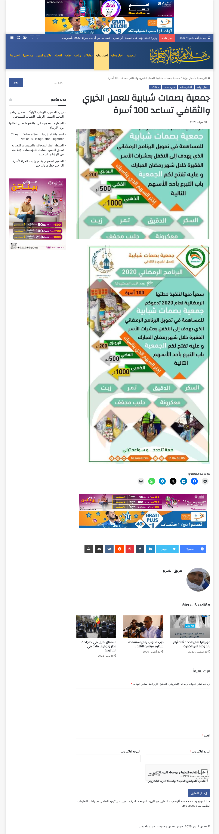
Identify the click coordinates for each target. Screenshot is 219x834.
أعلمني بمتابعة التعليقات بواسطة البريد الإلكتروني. (177, 772)
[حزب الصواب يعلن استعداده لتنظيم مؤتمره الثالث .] (143, 626)
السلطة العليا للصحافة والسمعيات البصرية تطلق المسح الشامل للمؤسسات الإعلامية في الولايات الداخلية (38, 150)
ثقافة (68, 55)
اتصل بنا (15, 55)
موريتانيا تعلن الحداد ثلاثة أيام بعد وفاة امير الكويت (191, 644)
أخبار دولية (102, 55)
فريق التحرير (172, 570)
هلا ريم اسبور (44, 55)
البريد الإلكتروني (199, 751)
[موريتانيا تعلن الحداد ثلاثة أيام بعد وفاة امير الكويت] (190, 626)
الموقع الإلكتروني (131, 751)
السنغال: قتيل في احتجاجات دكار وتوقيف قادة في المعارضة (98, 646)
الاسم (205, 735)
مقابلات (88, 55)
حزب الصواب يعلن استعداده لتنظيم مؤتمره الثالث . (145, 644)
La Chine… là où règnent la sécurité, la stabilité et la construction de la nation (105, 37)
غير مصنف (169, 87)
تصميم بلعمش (147, 826)
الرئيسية (131, 55)
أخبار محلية (117, 55)
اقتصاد (58, 55)
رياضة (77, 55)
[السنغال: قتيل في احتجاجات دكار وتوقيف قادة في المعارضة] (96, 626)
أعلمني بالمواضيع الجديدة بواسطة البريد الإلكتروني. (177, 781)
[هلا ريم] (179, 55)
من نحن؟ (28, 55)
